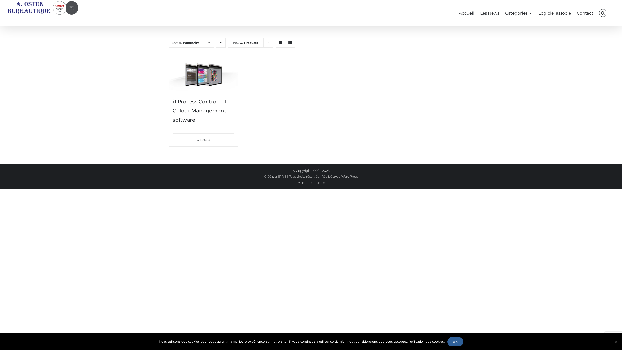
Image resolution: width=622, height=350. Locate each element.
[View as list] (290, 42)
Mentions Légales (311, 182)
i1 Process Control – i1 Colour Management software (200, 111)
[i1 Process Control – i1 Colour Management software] (203, 75)
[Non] (615, 341)
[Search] (602, 13)
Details (205, 140)
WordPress (349, 176)
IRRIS (282, 176)
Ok (455, 341)
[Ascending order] (221, 43)
